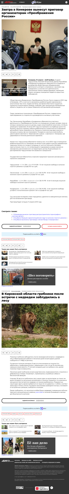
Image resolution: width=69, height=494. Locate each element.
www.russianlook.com (10, 70)
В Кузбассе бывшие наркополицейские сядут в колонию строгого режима (40, 218)
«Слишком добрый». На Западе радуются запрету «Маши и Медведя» (53, 432)
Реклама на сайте (26, 460)
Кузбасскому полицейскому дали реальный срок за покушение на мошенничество (53, 257)
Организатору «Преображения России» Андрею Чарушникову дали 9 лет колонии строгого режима (20, 253)
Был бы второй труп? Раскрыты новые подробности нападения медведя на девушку (54, 426)
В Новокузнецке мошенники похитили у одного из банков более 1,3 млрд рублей (19, 257)
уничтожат (39, 392)
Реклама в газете (37, 460)
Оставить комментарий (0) (55, 226)
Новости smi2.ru (7, 286)
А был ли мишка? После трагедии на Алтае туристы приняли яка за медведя (20, 432)
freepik (3, 348)
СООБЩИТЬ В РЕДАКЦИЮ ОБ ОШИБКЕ (51, 462)
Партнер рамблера (29, 487)
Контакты (17, 460)
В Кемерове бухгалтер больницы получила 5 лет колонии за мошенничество (20, 263)
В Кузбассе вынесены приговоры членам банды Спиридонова (36, 219)
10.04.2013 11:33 (5, 7)
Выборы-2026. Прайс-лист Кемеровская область (27, 462)
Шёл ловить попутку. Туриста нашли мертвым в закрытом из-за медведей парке (21, 426)
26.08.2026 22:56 (6, 291)
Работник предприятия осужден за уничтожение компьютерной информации (53, 252)
